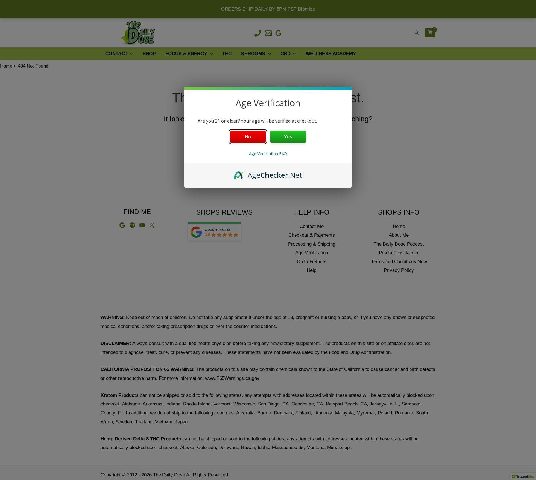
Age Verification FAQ (268, 153)
